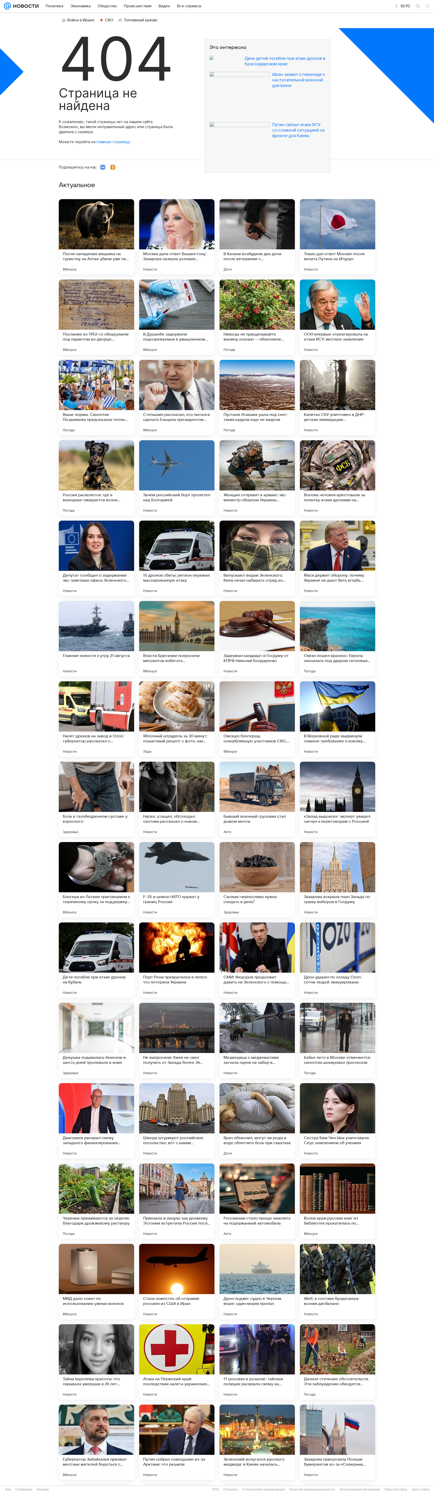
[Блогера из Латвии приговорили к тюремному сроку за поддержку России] (96, 879)
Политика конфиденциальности (312, 1489)
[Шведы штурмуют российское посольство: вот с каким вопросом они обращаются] (176, 1120)
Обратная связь (396, 1489)
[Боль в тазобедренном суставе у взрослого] (96, 799)
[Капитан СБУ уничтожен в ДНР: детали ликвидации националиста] (337, 397)
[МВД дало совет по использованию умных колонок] (96, 1281)
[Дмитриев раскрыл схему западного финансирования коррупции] (96, 1120)
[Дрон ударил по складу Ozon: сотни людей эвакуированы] (337, 960)
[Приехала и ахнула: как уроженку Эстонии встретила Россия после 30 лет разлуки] (176, 1201)
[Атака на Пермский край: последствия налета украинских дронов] (176, 1362)
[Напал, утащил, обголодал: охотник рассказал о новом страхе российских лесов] (176, 799)
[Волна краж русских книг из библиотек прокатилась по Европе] (337, 1201)
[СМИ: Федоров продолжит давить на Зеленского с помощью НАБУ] (257, 960)
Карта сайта (420, 1489)
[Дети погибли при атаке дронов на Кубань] (96, 960)
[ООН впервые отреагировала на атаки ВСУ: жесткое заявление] (337, 317)
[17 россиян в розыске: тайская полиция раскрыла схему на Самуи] (257, 1362)
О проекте (230, 1489)
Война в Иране (80, 20)
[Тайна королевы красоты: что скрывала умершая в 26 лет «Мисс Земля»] (96, 1362)
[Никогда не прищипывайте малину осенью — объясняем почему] (257, 317)
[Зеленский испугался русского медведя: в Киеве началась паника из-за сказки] (257, 1442)
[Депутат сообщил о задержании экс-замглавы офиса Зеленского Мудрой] (96, 558)
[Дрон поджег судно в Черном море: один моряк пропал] (257, 1281)
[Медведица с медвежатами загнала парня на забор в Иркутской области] (257, 1040)
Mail (8, 1489)
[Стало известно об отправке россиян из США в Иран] (176, 1281)
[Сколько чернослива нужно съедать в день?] (257, 879)
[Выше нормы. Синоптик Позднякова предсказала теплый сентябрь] (96, 397)
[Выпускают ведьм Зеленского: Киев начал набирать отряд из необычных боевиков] (257, 558)
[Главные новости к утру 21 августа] (96, 638)
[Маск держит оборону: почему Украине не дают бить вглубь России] (337, 558)
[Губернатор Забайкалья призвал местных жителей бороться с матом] (96, 1442)
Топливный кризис (141, 20)
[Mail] (7, 6)
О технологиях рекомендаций (263, 1489)
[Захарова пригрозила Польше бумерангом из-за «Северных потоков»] (337, 1442)
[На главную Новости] (25, 6)
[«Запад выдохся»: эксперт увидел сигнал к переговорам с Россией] (337, 799)
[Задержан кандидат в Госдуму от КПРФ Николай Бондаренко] (257, 638)
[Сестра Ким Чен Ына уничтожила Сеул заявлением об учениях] (337, 1120)
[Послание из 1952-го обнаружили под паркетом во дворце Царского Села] (96, 317)
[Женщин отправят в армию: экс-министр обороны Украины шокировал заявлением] (257, 478)
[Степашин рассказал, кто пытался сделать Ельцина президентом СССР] (176, 397)
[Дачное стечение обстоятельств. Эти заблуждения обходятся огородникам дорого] (337, 1362)
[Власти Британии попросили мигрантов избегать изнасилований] (176, 638)
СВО (109, 20)
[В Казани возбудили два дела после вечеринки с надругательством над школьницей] (257, 236)
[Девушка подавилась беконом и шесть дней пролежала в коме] (96, 1040)
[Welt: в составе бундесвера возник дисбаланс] (337, 1281)
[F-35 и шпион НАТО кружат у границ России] (176, 879)
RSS (215, 1489)
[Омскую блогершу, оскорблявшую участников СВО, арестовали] (257, 719)
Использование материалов (360, 1489)
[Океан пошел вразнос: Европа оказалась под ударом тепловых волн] (337, 638)
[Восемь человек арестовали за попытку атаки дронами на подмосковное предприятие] (337, 478)
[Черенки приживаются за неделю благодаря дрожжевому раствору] (96, 1201)
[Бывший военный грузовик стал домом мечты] (257, 799)
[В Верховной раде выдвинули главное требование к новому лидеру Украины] (337, 719)
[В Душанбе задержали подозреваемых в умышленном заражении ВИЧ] (176, 317)
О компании (23, 1489)
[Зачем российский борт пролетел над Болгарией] (176, 478)
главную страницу (113, 141)
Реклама (43, 1489)
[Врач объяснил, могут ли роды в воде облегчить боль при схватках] (257, 1120)
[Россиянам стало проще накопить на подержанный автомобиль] (257, 1201)
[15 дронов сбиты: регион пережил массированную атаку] (176, 558)
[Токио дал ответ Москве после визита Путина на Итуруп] (337, 236)
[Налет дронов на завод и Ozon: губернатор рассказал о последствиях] (96, 719)
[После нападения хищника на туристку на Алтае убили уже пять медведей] (96, 236)
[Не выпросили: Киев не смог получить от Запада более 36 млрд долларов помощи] (176, 1040)
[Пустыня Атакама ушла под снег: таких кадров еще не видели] (257, 397)
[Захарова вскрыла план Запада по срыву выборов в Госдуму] (337, 879)
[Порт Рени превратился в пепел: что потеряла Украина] (176, 960)
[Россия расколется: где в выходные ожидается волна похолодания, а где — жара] (96, 478)
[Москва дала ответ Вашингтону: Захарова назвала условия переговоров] (176, 236)
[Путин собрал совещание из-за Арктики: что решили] (176, 1442)
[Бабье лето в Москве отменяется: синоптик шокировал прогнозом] (337, 1040)
